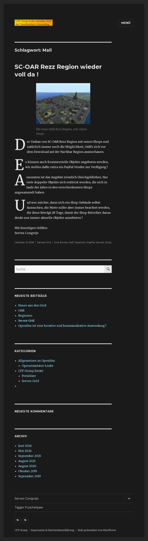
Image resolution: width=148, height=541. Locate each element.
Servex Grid (44, 242)
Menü (126, 23)
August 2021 (26, 461)
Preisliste (29, 376)
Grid (56, 242)
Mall (71, 242)
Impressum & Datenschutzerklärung (52, 530)
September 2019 (29, 476)
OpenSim (80, 242)
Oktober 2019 (27, 471)
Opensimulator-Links (37, 365)
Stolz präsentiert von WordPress (97, 530)
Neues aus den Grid (32, 305)
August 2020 (27, 466)
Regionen (25, 315)
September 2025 (29, 456)
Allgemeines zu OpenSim (36, 360)
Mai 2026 (25, 451)
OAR (21, 310)
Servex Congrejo (27, 498)
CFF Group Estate (30, 371)
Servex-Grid (26, 320)
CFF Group (21, 530)
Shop (108, 242)
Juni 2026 (25, 446)
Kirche (64, 242)
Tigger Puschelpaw (29, 507)
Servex (100, 242)
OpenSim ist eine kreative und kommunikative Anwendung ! (62, 325)
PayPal (91, 242)
